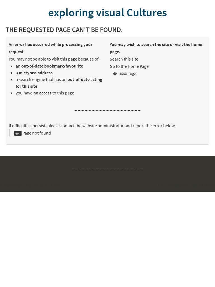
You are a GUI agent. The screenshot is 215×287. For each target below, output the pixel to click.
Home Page (127, 73)
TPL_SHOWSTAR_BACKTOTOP (186, 185)
